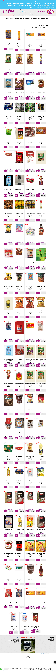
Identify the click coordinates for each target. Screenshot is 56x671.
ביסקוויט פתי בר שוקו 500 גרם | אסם (30, 603)
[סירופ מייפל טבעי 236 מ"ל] (41, 234)
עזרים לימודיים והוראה (43, 1)
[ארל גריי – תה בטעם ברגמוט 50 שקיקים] (41, 111)
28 (39, 120)
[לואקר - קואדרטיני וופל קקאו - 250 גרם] (19, 597)
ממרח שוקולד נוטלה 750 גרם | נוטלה (8, 554)
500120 (29, 264)
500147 (18, 118)
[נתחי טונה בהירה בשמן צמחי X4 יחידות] (30, 112)
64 (8, 216)
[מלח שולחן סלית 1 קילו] (30, 478)
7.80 (17, 242)
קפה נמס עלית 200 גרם (19, 165)
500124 (29, 239)
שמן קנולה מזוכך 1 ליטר (41, 456)
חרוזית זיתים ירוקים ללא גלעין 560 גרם (41, 360)
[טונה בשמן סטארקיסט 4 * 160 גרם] (8, 576)
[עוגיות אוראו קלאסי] (8, 109)
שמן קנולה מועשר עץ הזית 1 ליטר (19, 529)
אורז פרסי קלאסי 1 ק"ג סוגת (19, 140)
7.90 (19, 46)
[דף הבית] (46, 11)
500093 (40, 434)
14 (30, 338)
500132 (8, 191)
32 (30, 289)
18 (41, 46)
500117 (40, 288)
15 (28, 169)
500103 (8, 361)
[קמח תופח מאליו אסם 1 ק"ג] (30, 527)
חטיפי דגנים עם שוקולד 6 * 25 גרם (19, 263)
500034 (40, 94)
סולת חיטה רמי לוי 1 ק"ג (8, 92)
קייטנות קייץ (8, 3)
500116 (29, 288)
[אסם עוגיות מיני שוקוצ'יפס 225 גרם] (30, 63)
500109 (40, 336)
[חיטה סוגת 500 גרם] (8, 503)
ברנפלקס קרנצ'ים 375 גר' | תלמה (19, 92)
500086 (8, 434)
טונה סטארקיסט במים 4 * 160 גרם (19, 577)
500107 (18, 336)
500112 (29, 312)
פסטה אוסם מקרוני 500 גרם (19, 43)
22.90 (30, 265)
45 (6, 72)
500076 (40, 482)
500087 (29, 142)
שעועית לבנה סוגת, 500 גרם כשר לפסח (19, 506)
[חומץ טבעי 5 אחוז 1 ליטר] (41, 209)
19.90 (41, 71)
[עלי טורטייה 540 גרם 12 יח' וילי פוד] (8, 257)
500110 (8, 312)
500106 (40, 361)
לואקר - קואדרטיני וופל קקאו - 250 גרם (19, 603)
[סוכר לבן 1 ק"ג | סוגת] (14, 621)
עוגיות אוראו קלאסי (8, 116)
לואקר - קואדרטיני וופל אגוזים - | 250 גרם (8, 603)
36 (41, 119)
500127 (18, 215)
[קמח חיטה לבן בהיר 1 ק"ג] (41, 331)
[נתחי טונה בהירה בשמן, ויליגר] (30, 184)
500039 (8, 336)
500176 (40, 69)
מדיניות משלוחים (51, 645)
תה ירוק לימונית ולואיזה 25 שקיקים (41, 263)
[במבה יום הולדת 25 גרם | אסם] (30, 403)
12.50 (6, 315)
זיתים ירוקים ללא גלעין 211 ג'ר (30, 213)
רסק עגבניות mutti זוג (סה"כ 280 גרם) (30, 336)
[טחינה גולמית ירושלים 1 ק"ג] (8, 185)
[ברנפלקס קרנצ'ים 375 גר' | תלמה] (19, 89)
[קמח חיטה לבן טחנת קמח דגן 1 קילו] (8, 39)
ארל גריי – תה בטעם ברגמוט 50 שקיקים (41, 117)
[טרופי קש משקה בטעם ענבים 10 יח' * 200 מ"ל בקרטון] (8, 330)
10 (39, 169)
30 (19, 168)
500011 (29, 579)
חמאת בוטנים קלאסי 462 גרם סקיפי (30, 287)
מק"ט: (42, 45)
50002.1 (40, 166)
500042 (13, 628)
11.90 (6, 242)
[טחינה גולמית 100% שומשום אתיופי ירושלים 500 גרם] (8, 356)
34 (8, 168)
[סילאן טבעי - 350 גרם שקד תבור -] (30, 258)
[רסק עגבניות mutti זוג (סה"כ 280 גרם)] (30, 329)
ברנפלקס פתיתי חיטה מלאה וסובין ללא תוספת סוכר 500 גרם (8, 408)
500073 (40, 506)
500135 (8, 166)
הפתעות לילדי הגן (50, 5)
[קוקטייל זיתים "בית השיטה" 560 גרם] (30, 358)
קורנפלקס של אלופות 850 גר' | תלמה (30, 554)
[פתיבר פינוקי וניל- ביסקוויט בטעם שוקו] (41, 39)
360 (8, 556)
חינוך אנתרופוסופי (15, 3)
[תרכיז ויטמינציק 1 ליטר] (41, 184)
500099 (8, 385)
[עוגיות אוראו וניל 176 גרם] (30, 85)
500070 (8, 506)
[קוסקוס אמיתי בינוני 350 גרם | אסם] (30, 451)
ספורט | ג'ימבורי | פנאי (38, 3)
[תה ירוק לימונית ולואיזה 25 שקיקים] (41, 260)
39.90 (9, 459)
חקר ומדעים (52, 641)
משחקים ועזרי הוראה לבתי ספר (48, 7)
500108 (29, 336)
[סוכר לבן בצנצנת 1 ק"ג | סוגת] (24, 621)
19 (6, 266)
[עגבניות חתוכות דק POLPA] (19, 333)
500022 (18, 531)
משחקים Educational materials (32, 1)
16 (19, 71)
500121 (40, 264)
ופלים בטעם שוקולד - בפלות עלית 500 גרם (35, 627)
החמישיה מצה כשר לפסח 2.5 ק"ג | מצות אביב (30, 141)
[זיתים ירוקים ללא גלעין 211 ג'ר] (30, 209)
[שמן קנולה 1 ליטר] (8, 309)
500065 (18, 579)
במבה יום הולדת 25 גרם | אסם (30, 407)
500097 (29, 409)
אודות (18, 645)
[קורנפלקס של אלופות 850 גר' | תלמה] (30, 551)
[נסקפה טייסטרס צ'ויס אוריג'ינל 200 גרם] (41, 87)
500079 (29, 458)
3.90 (19, 362)
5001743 (7, 69)
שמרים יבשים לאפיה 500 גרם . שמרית (30, 166)
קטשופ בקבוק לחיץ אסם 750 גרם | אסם (8, 384)
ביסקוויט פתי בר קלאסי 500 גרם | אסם (41, 603)
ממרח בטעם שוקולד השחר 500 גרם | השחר (30, 578)
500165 (29, 94)
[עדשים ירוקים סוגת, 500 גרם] (30, 500)
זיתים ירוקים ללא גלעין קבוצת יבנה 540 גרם (41, 481)
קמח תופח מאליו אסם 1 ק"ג (30, 529)
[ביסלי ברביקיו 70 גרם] (30, 307)
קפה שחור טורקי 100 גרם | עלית (19, 553)
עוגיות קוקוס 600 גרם (19, 432)
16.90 (39, 72)
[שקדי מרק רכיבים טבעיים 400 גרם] (8, 233)
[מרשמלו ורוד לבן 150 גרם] (19, 231)
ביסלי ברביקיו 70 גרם (30, 310)
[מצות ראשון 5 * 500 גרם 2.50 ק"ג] (19, 476)
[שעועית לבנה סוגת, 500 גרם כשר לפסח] (19, 503)
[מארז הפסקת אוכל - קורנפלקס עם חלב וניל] (30, 236)
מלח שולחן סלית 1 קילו (30, 480)
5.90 (39, 412)
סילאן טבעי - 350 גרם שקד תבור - (30, 262)
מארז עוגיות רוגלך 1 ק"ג (8, 213)
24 (30, 168)
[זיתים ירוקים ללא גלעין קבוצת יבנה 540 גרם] (41, 477)
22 (28, 290)
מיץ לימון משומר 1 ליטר (19, 213)
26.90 (17, 412)
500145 (40, 142)
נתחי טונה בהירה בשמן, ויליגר (30, 189)
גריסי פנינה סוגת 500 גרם (41, 529)
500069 (40, 531)
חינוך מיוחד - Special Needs (49, 3)
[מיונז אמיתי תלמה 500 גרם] (8, 527)
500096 (18, 409)
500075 (18, 482)
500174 (18, 69)
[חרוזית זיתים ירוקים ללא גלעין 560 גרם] (41, 358)
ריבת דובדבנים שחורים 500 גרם (19, 189)
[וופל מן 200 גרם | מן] (19, 454)
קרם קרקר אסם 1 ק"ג (8, 456)
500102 (18, 361)
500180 (40, 45)
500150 (8, 94)
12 (39, 48)
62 (8, 71)
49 (41, 240)
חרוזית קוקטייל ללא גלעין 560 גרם (30, 383)
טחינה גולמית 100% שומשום (8, 432)
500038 (8, 579)
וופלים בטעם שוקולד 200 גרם (41, 407)
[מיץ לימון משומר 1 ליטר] (19, 209)
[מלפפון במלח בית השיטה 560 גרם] (41, 382)
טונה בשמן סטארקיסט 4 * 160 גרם (8, 578)
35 (28, 145)
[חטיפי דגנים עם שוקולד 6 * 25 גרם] (19, 255)
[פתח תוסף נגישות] (55, 662)
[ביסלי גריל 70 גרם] (19, 307)
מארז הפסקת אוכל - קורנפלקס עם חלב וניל (30, 238)
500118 (8, 264)
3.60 (30, 410)
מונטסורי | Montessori (24, 3)
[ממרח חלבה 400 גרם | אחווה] (30, 429)
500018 (8, 531)
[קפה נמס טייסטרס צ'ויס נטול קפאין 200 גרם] (8, 63)
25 (17, 120)
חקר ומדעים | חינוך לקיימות (20, 1)
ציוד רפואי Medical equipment (35, 7)
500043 (24, 628)
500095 (8, 409)
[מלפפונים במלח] (41, 163)
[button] (38, 50)
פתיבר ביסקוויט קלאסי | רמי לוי (41, 140)
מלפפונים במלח (41, 165)
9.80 (39, 460)
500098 (40, 409)
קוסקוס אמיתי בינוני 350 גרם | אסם (30, 457)
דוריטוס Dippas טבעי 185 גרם (8, 286)
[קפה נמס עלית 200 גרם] (19, 163)
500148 (29, 118)
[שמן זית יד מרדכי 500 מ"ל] (8, 476)
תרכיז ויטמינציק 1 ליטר (41, 189)
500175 (29, 69)
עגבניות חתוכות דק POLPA (19, 335)
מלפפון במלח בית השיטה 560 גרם (41, 383)
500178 (18, 45)
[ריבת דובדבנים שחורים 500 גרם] (19, 184)
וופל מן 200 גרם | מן (19, 456)
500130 (29, 191)
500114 (8, 288)
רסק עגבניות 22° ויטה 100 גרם (19, 359)
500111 (18, 312)
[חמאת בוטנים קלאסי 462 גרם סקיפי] (30, 280)
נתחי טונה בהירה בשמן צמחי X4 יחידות (30, 117)
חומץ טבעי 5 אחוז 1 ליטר (41, 213)
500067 (29, 555)
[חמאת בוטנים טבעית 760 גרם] (41, 281)
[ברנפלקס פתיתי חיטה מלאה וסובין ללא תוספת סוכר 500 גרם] (8, 405)
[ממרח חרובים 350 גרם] (19, 280)
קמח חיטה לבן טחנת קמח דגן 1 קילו (8, 44)
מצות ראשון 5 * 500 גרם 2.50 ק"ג (19, 480)
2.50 (17, 363)
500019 (29, 482)
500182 (18, 142)
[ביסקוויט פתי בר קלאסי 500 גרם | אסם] (41, 597)
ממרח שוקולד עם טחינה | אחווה (41, 432)
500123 (18, 239)
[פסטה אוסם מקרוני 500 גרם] (19, 41)
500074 (8, 482)
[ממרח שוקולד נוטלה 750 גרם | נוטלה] (8, 549)
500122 (8, 239)
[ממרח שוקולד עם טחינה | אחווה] (41, 428)
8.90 (41, 410)
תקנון (16, 645)
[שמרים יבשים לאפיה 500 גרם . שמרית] (30, 163)
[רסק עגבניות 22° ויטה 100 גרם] (19, 354)
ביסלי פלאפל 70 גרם (41, 310)
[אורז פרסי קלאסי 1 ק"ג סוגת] (19, 139)
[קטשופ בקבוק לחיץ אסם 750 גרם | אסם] (8, 379)
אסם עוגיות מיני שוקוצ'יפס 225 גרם (30, 68)
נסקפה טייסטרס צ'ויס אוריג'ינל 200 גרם (41, 93)
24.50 (9, 338)
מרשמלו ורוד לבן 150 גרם (19, 237)
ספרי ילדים (30, 3)
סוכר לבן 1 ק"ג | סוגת (14, 626)
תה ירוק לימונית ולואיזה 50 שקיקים (8, 141)
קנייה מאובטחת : (51, 653)
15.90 (6, 436)
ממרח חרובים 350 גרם (19, 286)
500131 (40, 215)
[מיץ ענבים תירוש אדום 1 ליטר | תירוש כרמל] (41, 576)
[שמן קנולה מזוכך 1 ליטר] (41, 454)
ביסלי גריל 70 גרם (19, 310)
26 (30, 119)
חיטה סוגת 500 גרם (8, 505)
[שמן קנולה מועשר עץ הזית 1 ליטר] (19, 527)
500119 (18, 264)
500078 (18, 458)
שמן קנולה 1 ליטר (8, 310)
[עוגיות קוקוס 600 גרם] (19, 428)
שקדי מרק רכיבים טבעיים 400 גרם (8, 237)
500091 (18, 434)
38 (19, 410)
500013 (8, 555)
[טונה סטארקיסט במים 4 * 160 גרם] (19, 570)
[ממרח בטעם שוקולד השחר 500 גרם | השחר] (30, 573)
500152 (18, 94)
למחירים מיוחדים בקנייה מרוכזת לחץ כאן (13, 644)
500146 (8, 118)
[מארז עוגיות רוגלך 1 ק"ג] (8, 209)
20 (19, 532)
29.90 (20, 95)
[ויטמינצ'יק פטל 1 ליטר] (41, 63)
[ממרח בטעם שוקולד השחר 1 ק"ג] (19, 403)
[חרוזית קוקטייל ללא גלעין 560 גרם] (30, 382)
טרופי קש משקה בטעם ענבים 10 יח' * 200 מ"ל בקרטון (8, 336)
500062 (40, 579)
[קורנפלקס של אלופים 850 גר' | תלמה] (41, 551)
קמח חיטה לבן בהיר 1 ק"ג (41, 335)
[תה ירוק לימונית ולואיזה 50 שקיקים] (8, 136)
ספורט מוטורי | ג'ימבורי (51, 644)
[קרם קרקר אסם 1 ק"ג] (8, 454)
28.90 (6, 193)
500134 (40, 191)
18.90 (41, 362)
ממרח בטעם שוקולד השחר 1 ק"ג (19, 407)
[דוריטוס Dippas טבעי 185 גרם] (8, 280)
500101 (18, 385)
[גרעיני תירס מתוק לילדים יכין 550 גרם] (19, 382)
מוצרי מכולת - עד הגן (42, 5)
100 (19, 240)
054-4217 (15, 641)
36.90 (39, 96)
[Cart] (2, 1)
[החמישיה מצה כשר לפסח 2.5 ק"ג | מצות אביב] (30, 136)
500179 (29, 45)
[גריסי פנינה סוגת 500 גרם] (41, 527)
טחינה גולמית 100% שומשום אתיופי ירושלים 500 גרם (8, 360)
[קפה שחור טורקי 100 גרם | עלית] (19, 552)
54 (8, 143)
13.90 (39, 363)
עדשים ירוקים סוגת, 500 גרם (30, 505)
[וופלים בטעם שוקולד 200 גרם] (41, 403)
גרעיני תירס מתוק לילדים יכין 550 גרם (19, 384)
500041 (29, 385)
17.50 (6, 339)
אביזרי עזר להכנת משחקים (12, 5)
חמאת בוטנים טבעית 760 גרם (41, 286)
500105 (29, 361)
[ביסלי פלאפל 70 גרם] (41, 307)
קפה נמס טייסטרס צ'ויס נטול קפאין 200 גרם (8, 68)
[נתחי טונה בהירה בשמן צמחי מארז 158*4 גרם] (8, 157)
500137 (29, 166)
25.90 (17, 96)
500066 (18, 555)
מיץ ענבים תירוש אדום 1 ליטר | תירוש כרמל (41, 578)
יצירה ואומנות (51, 1)
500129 (29, 215)
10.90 (39, 606)
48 (41, 95)
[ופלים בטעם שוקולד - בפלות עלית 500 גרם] (35, 621)
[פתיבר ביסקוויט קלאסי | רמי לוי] (41, 133)
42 (39, 242)
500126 (8, 215)
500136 (18, 166)
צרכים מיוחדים (52, 643)
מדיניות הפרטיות (30, 669)
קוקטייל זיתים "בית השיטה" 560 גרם (30, 360)
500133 (18, 191)
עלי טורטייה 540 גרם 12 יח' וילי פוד (8, 263)
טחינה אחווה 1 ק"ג (19, 116)
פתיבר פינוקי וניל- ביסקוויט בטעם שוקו (41, 44)
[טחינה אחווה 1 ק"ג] (19, 112)
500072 (29, 506)
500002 (40, 385)
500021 (29, 531)
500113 (40, 312)
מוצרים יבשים (43, 25)
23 (17, 169)
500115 (18, 288)
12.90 (28, 72)
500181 (8, 142)
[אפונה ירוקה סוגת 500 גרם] (41, 503)
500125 (40, 239)
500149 (40, 118)
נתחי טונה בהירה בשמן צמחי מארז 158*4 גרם (8, 166)
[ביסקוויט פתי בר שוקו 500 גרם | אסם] (30, 597)
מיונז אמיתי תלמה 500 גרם (8, 529)
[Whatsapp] (1, 669)
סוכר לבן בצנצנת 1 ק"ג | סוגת (25, 626)
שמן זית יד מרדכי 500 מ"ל (8, 480)
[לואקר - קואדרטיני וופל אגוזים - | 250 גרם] (8, 597)
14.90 (28, 266)
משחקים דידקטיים (51, 640)
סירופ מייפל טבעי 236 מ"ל (41, 237)
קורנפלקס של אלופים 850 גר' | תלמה (41, 554)
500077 (8, 458)
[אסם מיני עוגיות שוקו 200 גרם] (19, 63)
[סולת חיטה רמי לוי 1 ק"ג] (8, 87)
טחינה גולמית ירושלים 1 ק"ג (8, 189)
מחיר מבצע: (42, 48)
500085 (40, 458)
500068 (40, 555)
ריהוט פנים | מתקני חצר (9, 1)
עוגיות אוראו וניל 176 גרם (30, 92)
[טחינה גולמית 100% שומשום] (8, 428)
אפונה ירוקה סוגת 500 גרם (41, 505)
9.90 (39, 218)
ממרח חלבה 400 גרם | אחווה (30, 432)
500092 (29, 434)
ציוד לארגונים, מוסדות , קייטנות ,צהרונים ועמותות (28, 5)
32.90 (20, 435)
